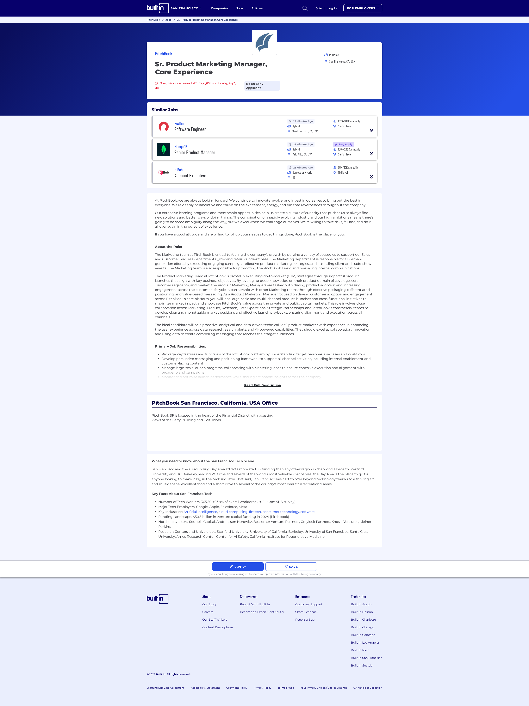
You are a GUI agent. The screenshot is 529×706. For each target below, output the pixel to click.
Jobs (239, 8)
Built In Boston (362, 612)
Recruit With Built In (255, 604)
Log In (332, 8)
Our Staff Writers (214, 619)
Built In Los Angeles (365, 642)
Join (319, 8)
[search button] (305, 8)
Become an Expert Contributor (262, 612)
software (307, 512)
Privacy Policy (262, 687)
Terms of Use (286, 687)
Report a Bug (305, 619)
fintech (255, 512)
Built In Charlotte (363, 619)
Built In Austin (361, 604)
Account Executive (190, 175)
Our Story (209, 604)
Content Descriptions (217, 627)
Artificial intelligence (200, 512)
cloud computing (233, 512)
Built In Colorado (363, 635)
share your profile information (271, 574)
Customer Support (308, 604)
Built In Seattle (361, 665)
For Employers (361, 8)
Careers (207, 612)
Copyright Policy (236, 687)
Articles (257, 8)
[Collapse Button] (371, 130)
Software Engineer (190, 129)
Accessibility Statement (205, 687)
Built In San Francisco (366, 658)
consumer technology (280, 512)
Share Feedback (306, 612)
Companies (219, 8)
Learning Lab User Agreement (165, 687)
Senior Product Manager (194, 152)
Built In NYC (359, 650)
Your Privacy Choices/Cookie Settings (323, 687)
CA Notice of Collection (367, 687)
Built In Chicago (362, 627)
